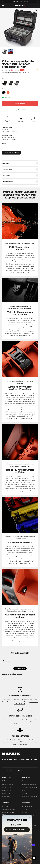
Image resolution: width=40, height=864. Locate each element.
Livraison (24, 809)
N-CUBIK (24, 793)
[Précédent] (2, 1)
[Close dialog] (29, 817)
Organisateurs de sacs (29, 784)
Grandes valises (7, 787)
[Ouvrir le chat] (34, 858)
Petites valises (6, 781)
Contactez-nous (27, 806)
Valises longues (7, 790)
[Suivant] (37, 1)
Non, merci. (16, 835)
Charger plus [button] (20, 668)
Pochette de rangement (29, 787)
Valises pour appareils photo (8, 813)
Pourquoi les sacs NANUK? (30, 797)
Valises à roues (6, 793)
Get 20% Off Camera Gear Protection (20, 1)
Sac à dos (25, 781)
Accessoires (6, 797)
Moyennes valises (7, 784)
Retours (24, 812)
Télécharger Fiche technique (11, 152)
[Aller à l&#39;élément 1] (4, 52)
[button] (20, 72)
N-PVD (24, 790)
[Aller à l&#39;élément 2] (10, 52)
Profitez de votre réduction (17, 829)
